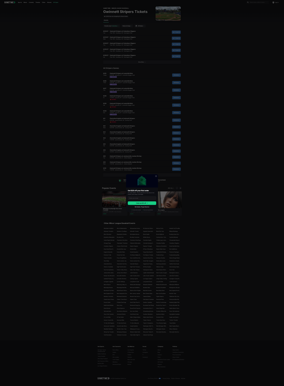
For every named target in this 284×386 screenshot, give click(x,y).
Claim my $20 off (141, 203)
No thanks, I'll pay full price (142, 207)
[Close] (156, 176)
